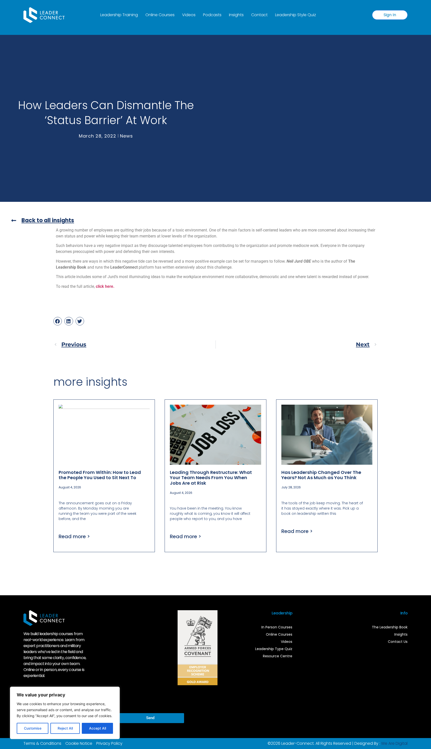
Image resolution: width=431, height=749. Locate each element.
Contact (259, 15)
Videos (189, 15)
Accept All (97, 728)
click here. (105, 286)
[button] (57, 321)
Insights (236, 15)
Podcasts (212, 15)
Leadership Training (119, 15)
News (126, 136)
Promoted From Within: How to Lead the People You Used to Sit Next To (100, 475)
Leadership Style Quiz (295, 15)
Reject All (65, 728)
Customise (32, 728)
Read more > (74, 536)
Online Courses (160, 15)
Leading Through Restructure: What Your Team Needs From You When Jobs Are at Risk (211, 477)
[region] (65, 713)
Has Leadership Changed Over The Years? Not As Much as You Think (321, 475)
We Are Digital (394, 743)
